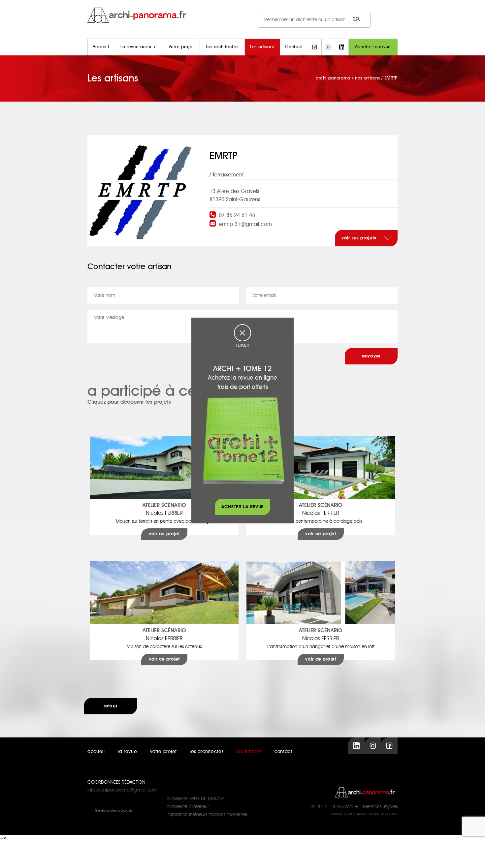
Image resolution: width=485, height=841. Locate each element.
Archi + (351, 806)
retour (110, 706)
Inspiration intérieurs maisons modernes (207, 814)
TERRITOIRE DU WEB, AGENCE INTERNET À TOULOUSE (364, 814)
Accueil (101, 47)
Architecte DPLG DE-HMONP (195, 798)
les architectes (207, 751)
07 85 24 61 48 (237, 215)
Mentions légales (380, 806)
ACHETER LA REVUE (242, 507)
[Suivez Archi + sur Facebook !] (314, 47)
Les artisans (262, 47)
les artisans (248, 751)
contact (283, 751)
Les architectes (222, 47)
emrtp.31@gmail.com (245, 224)
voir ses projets (359, 238)
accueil (96, 751)
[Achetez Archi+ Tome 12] (243, 440)
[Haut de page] (473, 829)
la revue (127, 751)
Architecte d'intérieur (188, 806)
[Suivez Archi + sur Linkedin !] (341, 47)
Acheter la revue (373, 47)
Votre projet (181, 47)
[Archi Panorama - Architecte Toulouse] (242, 15)
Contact (294, 47)
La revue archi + (138, 47)
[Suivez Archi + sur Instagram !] (328, 47)
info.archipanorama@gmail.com (122, 790)
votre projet (163, 751)
